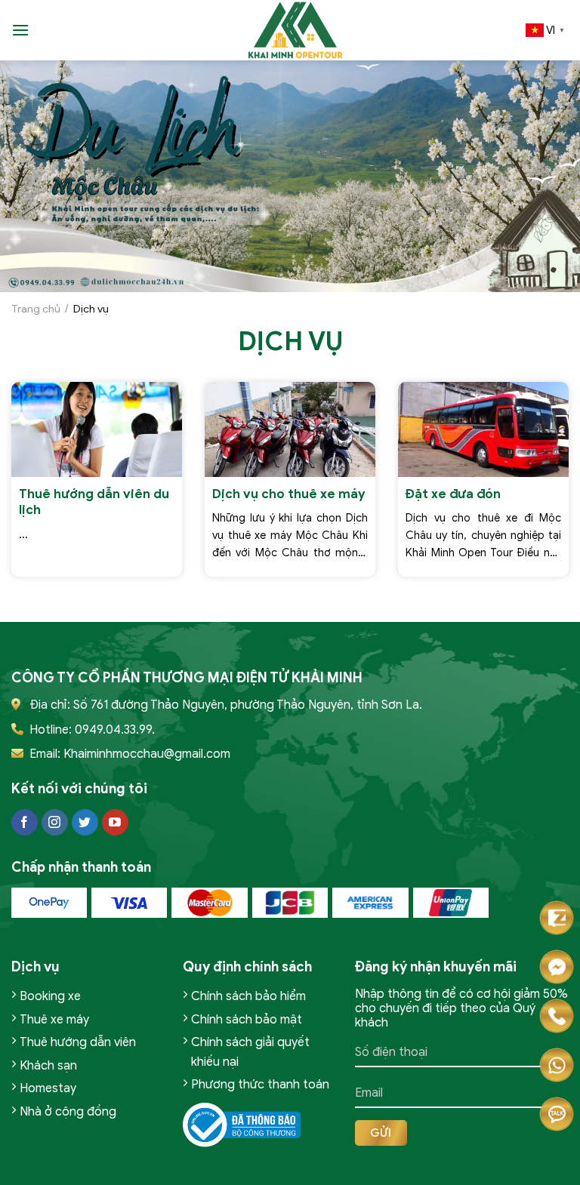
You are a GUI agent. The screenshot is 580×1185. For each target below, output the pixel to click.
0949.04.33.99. (115, 729)
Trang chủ (35, 309)
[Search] (46, 30)
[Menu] (20, 29)
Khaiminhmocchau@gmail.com (146, 754)
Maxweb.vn (51, 1170)
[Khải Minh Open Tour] (296, 30)
